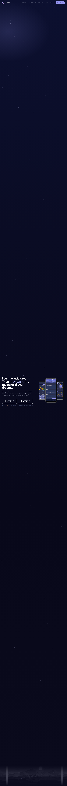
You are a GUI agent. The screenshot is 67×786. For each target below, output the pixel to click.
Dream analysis (32, 2)
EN (51, 2)
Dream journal (41, 2)
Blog (47, 2)
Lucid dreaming (24, 2)
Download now (60, 2)
